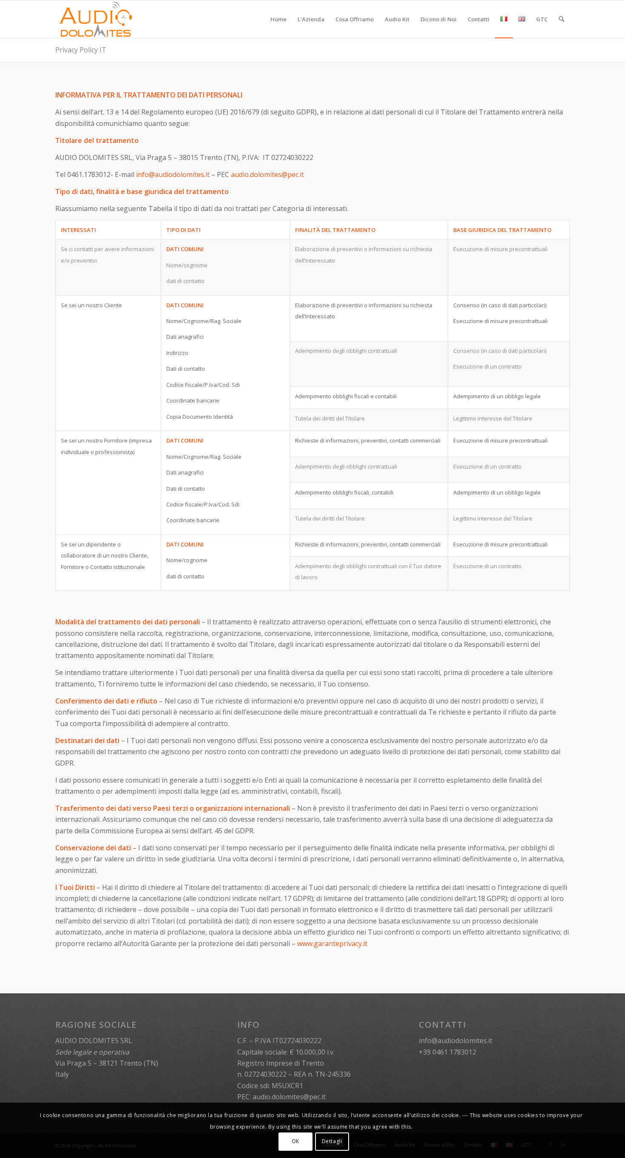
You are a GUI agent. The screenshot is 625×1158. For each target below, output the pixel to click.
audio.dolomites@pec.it (267, 174)
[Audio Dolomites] (95, 19)
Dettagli (332, 1141)
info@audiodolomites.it (173, 174)
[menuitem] (278, 19)
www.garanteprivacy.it (332, 943)
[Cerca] (561, 19)
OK (295, 1141)
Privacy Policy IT (80, 49)
